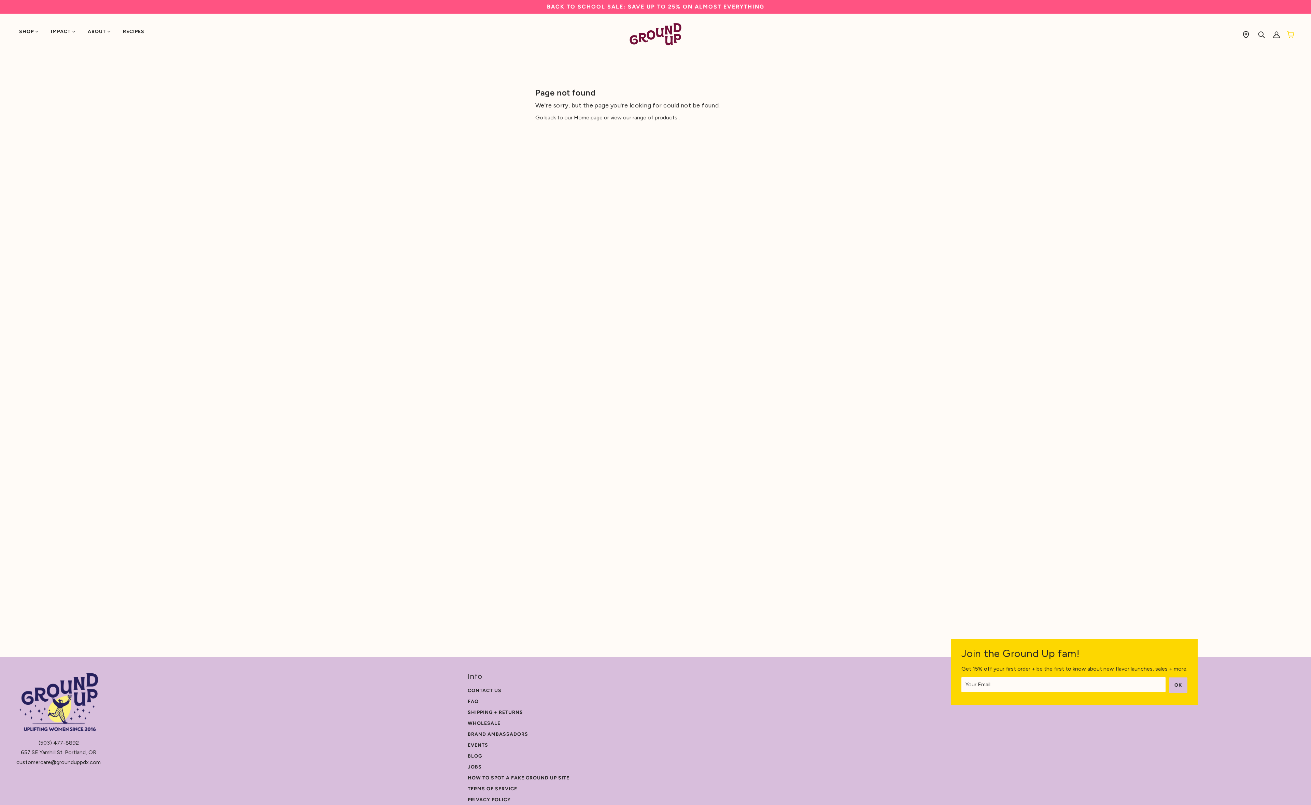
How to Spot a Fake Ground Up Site (518, 778)
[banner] (655, 34)
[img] (1246, 34)
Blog (475, 756)
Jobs (475, 767)
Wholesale (484, 723)
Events (478, 745)
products (666, 117)
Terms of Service (492, 789)
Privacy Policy (489, 800)
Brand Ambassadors (498, 734)
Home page (588, 117)
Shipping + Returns (495, 712)
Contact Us (485, 690)
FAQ (473, 701)
